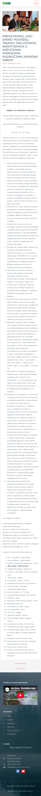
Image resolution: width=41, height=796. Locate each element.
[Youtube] (23, 771)
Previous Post (20, 663)
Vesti (4, 63)
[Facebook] (18, 771)
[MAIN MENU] (36, 3)
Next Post (21, 668)
